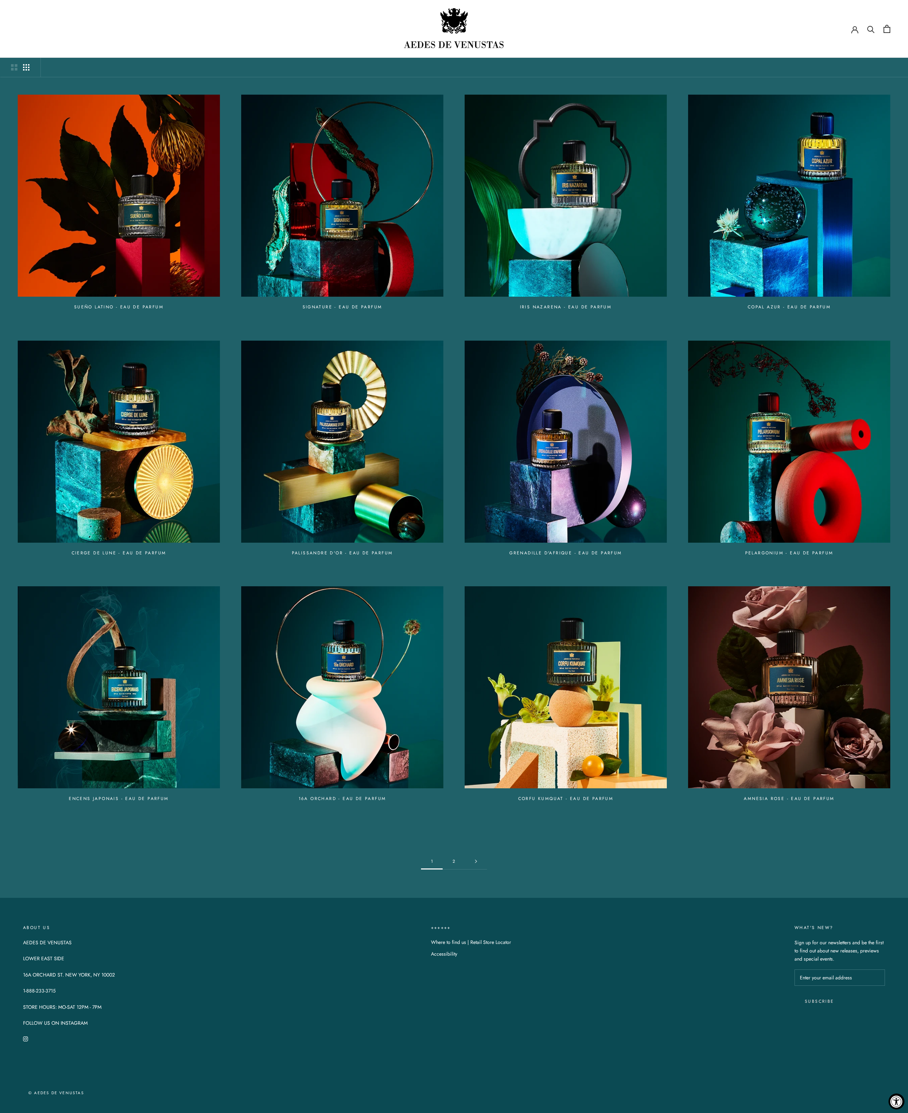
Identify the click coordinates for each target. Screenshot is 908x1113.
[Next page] (476, 861)
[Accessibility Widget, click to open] (896, 1101)
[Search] (871, 29)
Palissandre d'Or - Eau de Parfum (342, 553)
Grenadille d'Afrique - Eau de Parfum (565, 553)
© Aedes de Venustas (56, 1093)
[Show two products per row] (14, 67)
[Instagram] (25, 1038)
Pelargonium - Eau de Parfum (789, 553)
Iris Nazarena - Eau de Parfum (566, 307)
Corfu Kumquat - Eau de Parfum (566, 798)
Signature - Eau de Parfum (342, 307)
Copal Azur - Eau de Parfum (789, 307)
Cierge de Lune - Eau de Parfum (119, 553)
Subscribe (819, 1001)
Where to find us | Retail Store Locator (471, 942)
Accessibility (444, 953)
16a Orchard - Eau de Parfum (342, 798)
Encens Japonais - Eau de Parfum (118, 798)
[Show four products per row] (26, 67)
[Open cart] (887, 29)
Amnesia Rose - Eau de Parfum (789, 798)
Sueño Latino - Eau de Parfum (119, 307)
